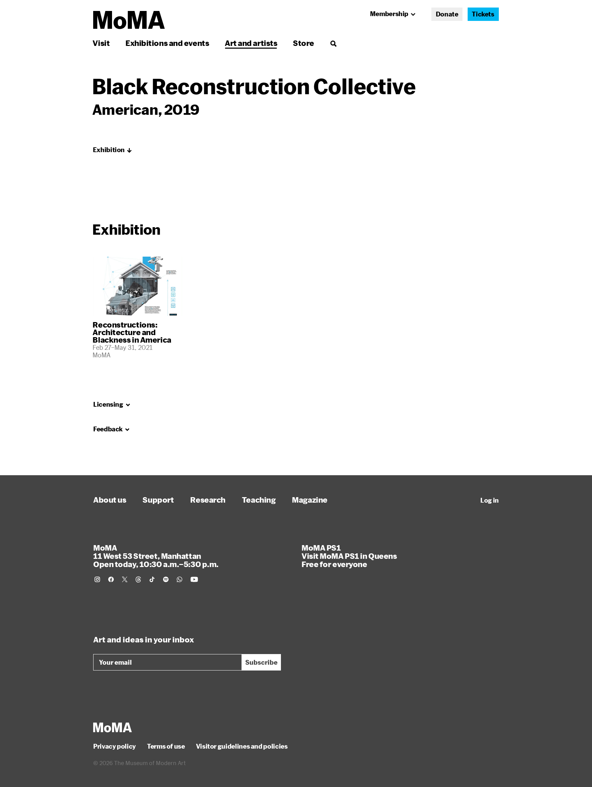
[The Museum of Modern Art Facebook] (111, 579)
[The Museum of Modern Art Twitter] (125, 579)
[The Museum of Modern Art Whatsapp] (179, 579)
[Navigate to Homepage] (129, 20)
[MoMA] (112, 727)
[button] (112, 150)
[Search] (333, 43)
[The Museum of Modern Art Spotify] (166, 579)
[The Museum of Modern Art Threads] (138, 579)
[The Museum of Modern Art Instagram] (97, 579)
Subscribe (261, 662)
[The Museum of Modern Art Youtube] (194, 579)
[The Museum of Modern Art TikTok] (152, 579)
